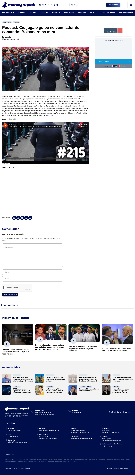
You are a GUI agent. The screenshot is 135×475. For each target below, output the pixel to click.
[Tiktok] (54, 5)
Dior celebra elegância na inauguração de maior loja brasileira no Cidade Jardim (88, 379)
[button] (14, 218)
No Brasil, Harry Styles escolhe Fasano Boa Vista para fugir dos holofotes (55, 390)
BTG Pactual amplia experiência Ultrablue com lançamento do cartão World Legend (22, 391)
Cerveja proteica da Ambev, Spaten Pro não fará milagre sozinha (55, 379)
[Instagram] (42, 5)
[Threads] (45, 5)
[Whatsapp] (60, 5)
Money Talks (7, 22)
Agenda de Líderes (86, 386)
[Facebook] (48, 5)
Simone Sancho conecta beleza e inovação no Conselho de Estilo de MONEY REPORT (120, 391)
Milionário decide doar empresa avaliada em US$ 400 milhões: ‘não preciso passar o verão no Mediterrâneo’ (23, 380)
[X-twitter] (51, 5)
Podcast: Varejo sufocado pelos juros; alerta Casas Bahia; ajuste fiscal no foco (15, 352)
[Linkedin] (39, 5)
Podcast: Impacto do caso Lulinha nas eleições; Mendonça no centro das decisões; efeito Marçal (49, 347)
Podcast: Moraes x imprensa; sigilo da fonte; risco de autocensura (116, 349)
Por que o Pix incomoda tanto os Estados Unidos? (89, 390)
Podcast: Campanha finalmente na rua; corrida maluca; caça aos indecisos (82, 348)
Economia (16, 375)
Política (16, 22)
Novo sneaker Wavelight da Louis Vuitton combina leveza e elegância (122, 379)
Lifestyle (83, 375)
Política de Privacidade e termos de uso (118, 468)
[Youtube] (57, 5)
